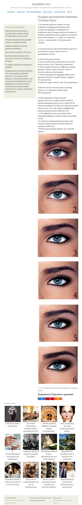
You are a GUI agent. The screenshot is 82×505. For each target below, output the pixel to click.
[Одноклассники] (58, 398)
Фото (69, 11)
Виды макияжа (34, 11)
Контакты (31, 497)
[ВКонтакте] (42, 398)
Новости (21, 11)
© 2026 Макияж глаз (11, 497)
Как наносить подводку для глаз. (18, 52)
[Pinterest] (50, 398)
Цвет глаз (47, 11)
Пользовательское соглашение (43, 497)
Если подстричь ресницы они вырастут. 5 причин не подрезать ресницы (18, 58)
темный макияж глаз (65, 388)
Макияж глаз (41, 4)
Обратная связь (57, 497)
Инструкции (59, 11)
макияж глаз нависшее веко (51, 388)
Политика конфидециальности (37, 500)
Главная (11, 11)
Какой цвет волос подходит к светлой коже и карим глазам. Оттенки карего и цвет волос (17, 33)
